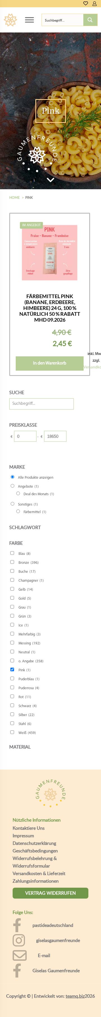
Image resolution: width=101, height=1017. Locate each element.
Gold (25, 598)
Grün (25, 616)
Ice (24, 625)
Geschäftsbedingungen (35, 851)
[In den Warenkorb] (77, 224)
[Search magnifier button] (90, 20)
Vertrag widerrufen (50, 893)
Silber (27, 715)
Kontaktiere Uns (29, 828)
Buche (27, 572)
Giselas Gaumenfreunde (56, 970)
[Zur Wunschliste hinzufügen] (77, 240)
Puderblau (29, 679)
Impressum (23, 836)
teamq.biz (75, 996)
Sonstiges (28, 504)
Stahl (25, 724)
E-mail (44, 955)
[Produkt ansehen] (77, 232)
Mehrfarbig (30, 634)
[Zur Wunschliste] (85, 4)
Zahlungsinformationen (36, 881)
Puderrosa (29, 688)
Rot (25, 697)
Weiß (27, 733)
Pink (25, 670)
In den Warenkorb (49, 363)
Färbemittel (35, 512)
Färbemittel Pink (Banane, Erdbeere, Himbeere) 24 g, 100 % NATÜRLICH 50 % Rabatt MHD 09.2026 (49, 308)
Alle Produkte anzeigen (35, 478)
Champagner (31, 581)
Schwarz (28, 706)
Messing (29, 643)
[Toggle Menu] (29, 19)
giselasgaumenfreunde (58, 940)
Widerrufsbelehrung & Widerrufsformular (35, 862)
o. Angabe (31, 661)
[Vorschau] (77, 248)
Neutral (27, 652)
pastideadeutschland (53, 925)
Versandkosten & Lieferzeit (39, 873)
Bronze (29, 563)
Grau (25, 607)
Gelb (26, 590)
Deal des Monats (39, 494)
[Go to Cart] (99, 3)
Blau (25, 554)
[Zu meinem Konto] (94, 3)
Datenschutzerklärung (34, 843)
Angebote (28, 486)
